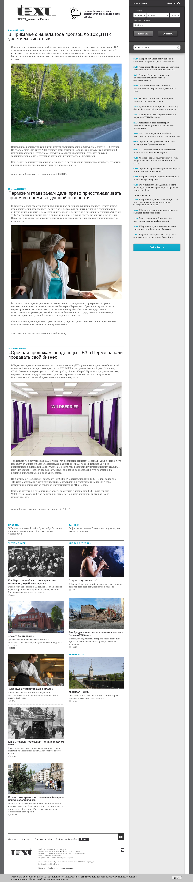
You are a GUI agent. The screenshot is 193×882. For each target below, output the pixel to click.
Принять (176, 878)
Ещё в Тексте (157, 247)
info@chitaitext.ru (69, 862)
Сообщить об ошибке (66, 839)
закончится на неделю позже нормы (102, 15)
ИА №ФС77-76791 (67, 851)
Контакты (27, 839)
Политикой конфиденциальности (48, 879)
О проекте (13, 839)
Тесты (84, 839)
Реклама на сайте (43, 839)
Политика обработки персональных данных (56, 868)
